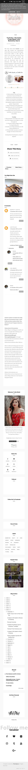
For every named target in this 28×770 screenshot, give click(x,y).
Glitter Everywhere (10, 676)
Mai (8, 651)
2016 (7, 607)
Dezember (9, 611)
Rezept (16, 144)
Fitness (11, 540)
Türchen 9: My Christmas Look (14, 628)
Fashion (6, 540)
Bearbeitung (7, 537)
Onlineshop (16, 542)
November (10, 639)
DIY (17, 537)
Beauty (13, 537)
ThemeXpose (16, 764)
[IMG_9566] (8, 87)
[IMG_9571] (14, 87)
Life (11, 542)
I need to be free (10, 573)
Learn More (11, 12)
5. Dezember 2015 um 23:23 (16, 228)
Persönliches (12, 544)
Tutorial (7, 551)
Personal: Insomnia (11, 622)
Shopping (13, 549)
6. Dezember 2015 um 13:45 (16, 270)
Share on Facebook (14, 152)
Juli (8, 647)
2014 (7, 660)
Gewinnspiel (17, 540)
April (8, 652)
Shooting (7, 549)
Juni (8, 649)
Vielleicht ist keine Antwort (13, 581)
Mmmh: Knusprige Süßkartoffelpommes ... (13, 195)
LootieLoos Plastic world (16, 245)
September (10, 643)
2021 (7, 598)
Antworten (21, 220)
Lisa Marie (13, 268)
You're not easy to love (12, 565)
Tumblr (14, 466)
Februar (9, 656)
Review (14, 547)
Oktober (9, 641)
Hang (14, 251)
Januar (9, 658)
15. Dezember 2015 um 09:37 (16, 287)
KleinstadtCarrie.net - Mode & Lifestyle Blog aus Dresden (13, 680)
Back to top (20, 768)
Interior (7, 542)
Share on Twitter (15, 155)
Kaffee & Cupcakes (16, 84)
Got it (18, 12)
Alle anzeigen (20, 688)
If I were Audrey (9, 682)
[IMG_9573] (20, 87)
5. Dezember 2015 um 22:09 (16, 211)
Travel (18, 549)
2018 (7, 603)
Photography (8, 547)
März (8, 654)
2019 (7, 601)
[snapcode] (14, 445)
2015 (7, 609)
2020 (7, 599)
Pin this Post (15, 158)
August (9, 645)
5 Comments (13, 45)
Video (12, 551)
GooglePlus (14, 471)
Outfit (6, 544)
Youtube (7, 471)
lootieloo (13, 227)
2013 (7, 662)
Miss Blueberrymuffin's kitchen (13, 673)
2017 (7, 605)
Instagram (8, 466)
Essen (15, 34)
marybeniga (9, 685)
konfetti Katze (15, 209)
